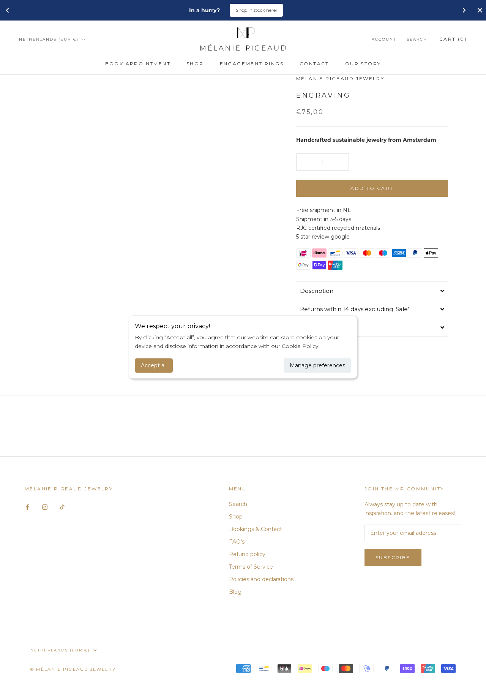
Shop (195, 63)
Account (384, 39)
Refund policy (247, 554)
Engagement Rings (252, 63)
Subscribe (393, 557)
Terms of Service (251, 566)
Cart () (453, 39)
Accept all (154, 365)
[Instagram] (44, 507)
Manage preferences (317, 365)
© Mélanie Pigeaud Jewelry (73, 669)
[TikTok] (62, 507)
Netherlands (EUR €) (49, 39)
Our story (363, 63)
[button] (372, 290)
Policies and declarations (261, 579)
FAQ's (237, 541)
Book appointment (137, 63)
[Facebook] (27, 507)
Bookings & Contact (255, 529)
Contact (314, 63)
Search (417, 39)
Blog (235, 591)
